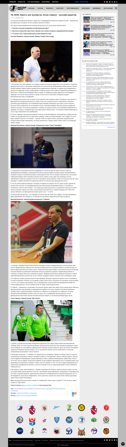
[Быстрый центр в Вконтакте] (112, 2)
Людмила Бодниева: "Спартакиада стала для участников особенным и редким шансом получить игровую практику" (100, 123)
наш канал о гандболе (31, 385)
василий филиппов (20, 388)
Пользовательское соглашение (23, 440)
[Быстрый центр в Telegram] (109, 2)
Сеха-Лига (59, 8)
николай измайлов (58, 388)
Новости (21, 2)
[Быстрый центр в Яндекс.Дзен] (107, 2)
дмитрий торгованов (34, 388)
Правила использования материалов (72, 440)
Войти (77, 2)
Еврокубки (85, 8)
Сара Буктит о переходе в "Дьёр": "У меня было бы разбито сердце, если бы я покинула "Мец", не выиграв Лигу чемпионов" (100, 70)
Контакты (45, 440)
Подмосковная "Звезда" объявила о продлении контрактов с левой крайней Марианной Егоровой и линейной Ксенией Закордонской (98, 74)
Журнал (55, 2)
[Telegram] (73, 396)
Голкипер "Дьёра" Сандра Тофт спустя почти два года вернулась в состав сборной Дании (99, 108)
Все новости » (111, 127)
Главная (12, 2)
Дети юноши (108, 8)
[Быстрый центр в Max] (114, 2)
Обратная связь (54, 440)
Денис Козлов (20, 395)
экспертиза (14, 391)
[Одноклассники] (75, 393)
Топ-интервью (33, 2)
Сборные (31, 8)
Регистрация (84, 2)
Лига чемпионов (73, 8)
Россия (40, 8)
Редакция (37, 440)
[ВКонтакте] (73, 393)
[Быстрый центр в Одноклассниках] (116, 2)
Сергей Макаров (32, 395)
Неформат (46, 2)
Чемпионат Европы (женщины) (27, 393)
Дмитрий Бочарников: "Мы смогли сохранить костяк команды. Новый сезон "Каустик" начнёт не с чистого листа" (99, 101)
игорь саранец (46, 388)
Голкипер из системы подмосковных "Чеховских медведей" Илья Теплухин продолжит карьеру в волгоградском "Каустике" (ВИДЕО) (98, 97)
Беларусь (49, 8)
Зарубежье (96, 8)
